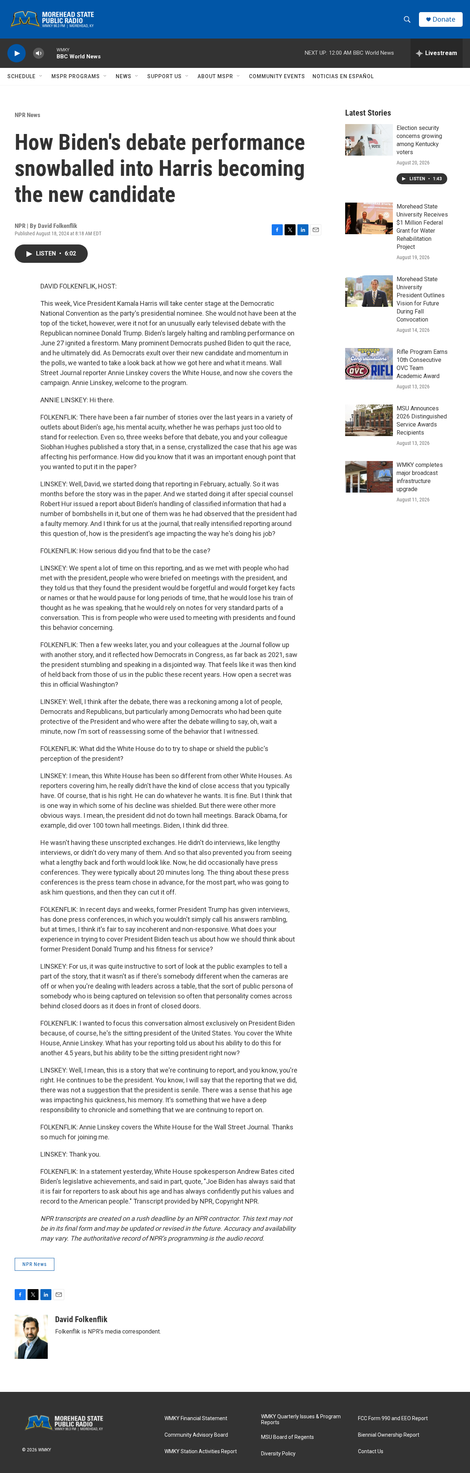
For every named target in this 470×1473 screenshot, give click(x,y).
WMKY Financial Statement (195, 1418)
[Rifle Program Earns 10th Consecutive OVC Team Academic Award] (369, 364)
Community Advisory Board (196, 1435)
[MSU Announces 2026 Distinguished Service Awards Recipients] (369, 420)
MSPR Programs (75, 76)
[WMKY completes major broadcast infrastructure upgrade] (369, 477)
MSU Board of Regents (287, 1437)
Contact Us (370, 1451)
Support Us (164, 76)
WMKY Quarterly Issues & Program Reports (301, 1419)
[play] (16, 53)
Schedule (21, 76)
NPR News (27, 115)
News (123, 76)
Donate (444, 19)
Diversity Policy (278, 1453)
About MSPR (215, 76)
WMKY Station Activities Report (200, 1451)
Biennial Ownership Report (388, 1435)
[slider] (50, 53)
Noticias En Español (343, 76)
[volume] (38, 53)
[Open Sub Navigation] (41, 76)
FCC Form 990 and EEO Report (393, 1418)
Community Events (277, 76)
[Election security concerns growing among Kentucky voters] (369, 140)
